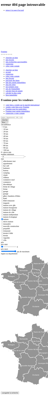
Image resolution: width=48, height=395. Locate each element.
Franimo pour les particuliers (16, 109)
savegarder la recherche (10, 393)
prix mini (4, 244)
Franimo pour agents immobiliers (18, 111)
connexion (9, 64)
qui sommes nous (12, 87)
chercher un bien (12, 58)
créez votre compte (12, 66)
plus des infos (11, 85)
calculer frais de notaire (14, 91)
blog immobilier (11, 95)
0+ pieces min (6, 152)
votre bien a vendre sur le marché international (22, 105)
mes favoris (10, 60)
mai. (2, 159)
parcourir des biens (12, 80)
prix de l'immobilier (13, 89)
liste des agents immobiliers (16, 83)
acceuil (8, 72)
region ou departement (9, 254)
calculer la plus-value (13, 93)
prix (2, 242)
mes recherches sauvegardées (16, 62)
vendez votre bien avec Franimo (17, 107)
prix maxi (4, 249)
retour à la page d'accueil (15, 10)
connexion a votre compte (15, 113)
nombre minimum (7, 154)
